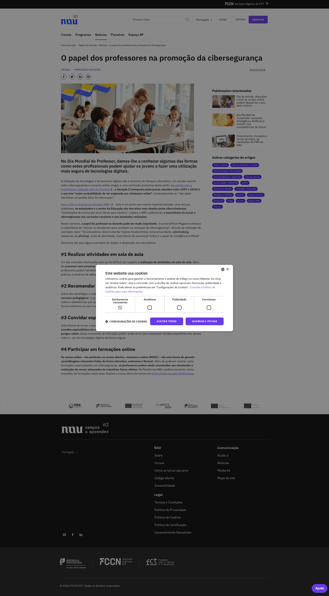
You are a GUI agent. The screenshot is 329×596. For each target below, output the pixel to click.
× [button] (227, 269)
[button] (126, 321)
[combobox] (222, 269)
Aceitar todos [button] (166, 321)
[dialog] (164, 298)
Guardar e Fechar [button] (204, 321)
